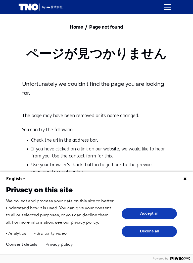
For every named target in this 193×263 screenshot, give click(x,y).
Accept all (149, 213)
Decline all (149, 231)
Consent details (21, 245)
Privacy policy (59, 245)
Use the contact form (74, 156)
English (14, 179)
